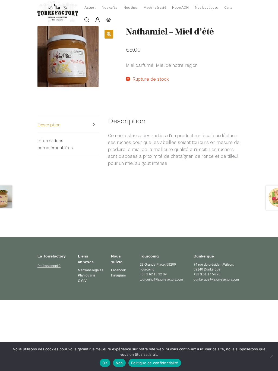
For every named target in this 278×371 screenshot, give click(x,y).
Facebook (118, 270)
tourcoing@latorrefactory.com (161, 279)
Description (49, 124)
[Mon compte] (97, 19)
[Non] (271, 356)
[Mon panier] (108, 19)
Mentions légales (90, 270)
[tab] (68, 125)
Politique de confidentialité (154, 363)
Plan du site (86, 275)
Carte (228, 7)
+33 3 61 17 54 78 (207, 274)
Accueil (90, 7)
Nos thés (130, 7)
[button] (109, 34)
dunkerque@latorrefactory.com (216, 279)
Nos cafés (109, 7)
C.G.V (82, 281)
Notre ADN (180, 7)
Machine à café (155, 7)
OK (105, 363)
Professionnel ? (49, 266)
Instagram (118, 275)
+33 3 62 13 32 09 (153, 274)
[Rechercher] (86, 19)
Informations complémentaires (55, 144)
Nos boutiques (206, 7)
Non (119, 363)
